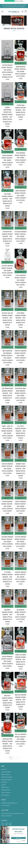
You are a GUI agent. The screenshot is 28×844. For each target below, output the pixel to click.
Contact (3, 785)
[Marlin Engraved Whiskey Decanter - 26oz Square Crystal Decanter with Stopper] (21, 178)
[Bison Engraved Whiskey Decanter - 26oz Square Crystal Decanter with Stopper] (21, 51)
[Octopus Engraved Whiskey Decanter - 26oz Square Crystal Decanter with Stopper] (7, 255)
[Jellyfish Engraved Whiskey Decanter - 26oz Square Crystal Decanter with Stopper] (21, 524)
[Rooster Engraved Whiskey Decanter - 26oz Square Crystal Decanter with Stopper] (7, 451)
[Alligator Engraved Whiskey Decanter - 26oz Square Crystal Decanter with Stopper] (21, 219)
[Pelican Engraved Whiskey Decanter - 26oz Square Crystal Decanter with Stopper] (7, 489)
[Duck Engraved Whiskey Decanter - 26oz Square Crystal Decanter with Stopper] (21, 138)
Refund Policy (5, 787)
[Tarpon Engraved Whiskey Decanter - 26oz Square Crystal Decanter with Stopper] (7, 140)
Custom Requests (6, 772)
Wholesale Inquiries (6, 777)
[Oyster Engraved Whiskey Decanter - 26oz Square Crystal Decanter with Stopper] (21, 259)
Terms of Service (5, 792)
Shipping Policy (5, 790)
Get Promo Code (18, 838)
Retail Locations (5, 774)
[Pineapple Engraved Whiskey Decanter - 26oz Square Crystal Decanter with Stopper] (21, 338)
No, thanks (18, 841)
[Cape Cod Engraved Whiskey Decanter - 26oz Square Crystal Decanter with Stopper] (21, 721)
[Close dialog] (26, 827)
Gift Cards (4, 782)
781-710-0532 (5, 805)
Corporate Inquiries (6, 779)
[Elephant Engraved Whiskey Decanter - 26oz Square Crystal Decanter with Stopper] (21, 559)
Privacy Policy (5, 795)
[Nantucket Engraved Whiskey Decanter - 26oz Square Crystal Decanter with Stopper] (7, 681)
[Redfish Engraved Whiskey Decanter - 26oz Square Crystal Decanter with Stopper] (7, 639)
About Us (3, 769)
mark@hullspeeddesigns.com (9, 803)
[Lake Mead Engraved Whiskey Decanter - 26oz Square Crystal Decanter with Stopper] (7, 524)
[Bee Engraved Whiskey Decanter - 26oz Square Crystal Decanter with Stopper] (21, 597)
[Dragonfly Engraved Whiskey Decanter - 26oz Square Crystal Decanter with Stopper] (7, 597)
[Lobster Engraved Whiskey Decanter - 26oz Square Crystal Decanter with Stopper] (21, 489)
